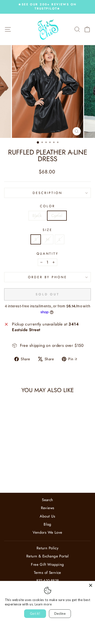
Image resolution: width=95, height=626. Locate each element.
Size (47, 230)
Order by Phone (47, 277)
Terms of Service (47, 572)
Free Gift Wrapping (47, 564)
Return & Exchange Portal (47, 556)
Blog (47, 524)
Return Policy (47, 548)
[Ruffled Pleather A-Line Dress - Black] (18, 476)
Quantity (48, 254)
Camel (57, 215)
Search (47, 500)
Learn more (43, 604)
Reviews (47, 508)
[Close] (90, 585)
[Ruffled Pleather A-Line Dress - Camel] (23, 476)
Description (47, 193)
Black (37, 215)
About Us (47, 516)
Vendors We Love (47, 532)
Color (47, 206)
